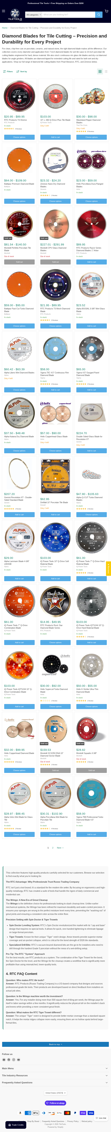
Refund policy (87, 1121)
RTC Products (9, 123)
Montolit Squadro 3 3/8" (86, 753)
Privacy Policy (73, 1121)
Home (4, 28)
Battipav (7, 187)
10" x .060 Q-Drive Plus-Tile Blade (55, 120)
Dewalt (42, 505)
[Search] (98, 15)
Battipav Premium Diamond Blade (19, 184)
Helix (78, 189)
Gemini (79, 442)
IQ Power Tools (45, 123)
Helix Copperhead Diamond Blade (19, 753)
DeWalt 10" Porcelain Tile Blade (54, 502)
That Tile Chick (81, 125)
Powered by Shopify (55, 1127)
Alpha (78, 314)
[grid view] (100, 71)
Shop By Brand (33, 1121)
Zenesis (43, 189)
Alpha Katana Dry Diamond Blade (19, 436)
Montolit (7, 253)
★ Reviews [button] (108, 568)
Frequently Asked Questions (53, 1121)
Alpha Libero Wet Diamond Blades (19, 372)
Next (59, 848)
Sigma (42, 378)
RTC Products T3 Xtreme (15, 120)
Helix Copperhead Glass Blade (54, 436)
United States (54, 1093)
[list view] (106, 71)
